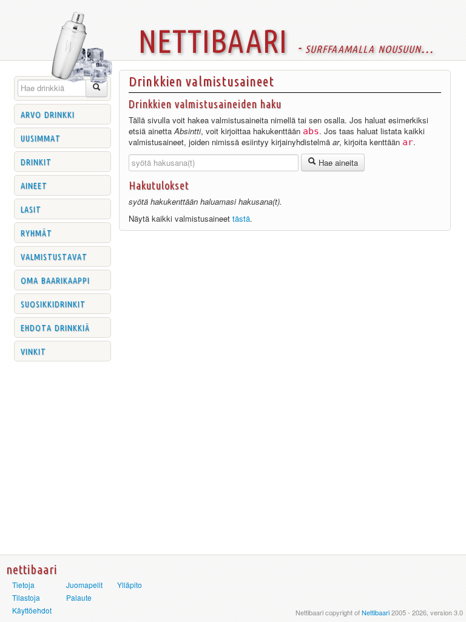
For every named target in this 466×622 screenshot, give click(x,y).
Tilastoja (26, 597)
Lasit (31, 208)
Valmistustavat (54, 256)
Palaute (79, 597)
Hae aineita (337, 162)
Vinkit (33, 350)
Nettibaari (376, 612)
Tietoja (23, 584)
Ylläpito (129, 584)
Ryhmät (36, 232)
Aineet (34, 185)
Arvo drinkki (48, 114)
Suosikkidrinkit (53, 303)
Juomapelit (84, 584)
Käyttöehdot (32, 610)
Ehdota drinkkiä (55, 327)
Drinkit (36, 161)
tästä (241, 218)
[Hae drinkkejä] (96, 88)
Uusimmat (41, 137)
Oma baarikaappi (55, 279)
